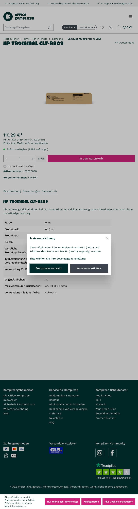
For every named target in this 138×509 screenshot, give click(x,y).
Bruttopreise (49, 268)
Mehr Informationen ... (15, 506)
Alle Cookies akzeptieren (119, 501)
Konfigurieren (91, 501)
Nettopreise (89, 268)
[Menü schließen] (107, 238)
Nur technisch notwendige (62, 501)
